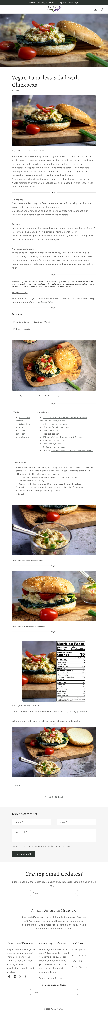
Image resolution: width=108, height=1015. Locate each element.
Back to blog (55, 797)
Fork (21, 417)
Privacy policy (78, 949)
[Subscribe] (75, 893)
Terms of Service (79, 967)
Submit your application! (51, 978)
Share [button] (17, 785)
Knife (21, 427)
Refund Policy (78, 961)
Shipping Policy (79, 955)
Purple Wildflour (57, 1009)
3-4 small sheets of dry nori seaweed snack (72, 450)
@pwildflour (83, 711)
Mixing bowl (24, 437)
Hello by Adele (46, 302)
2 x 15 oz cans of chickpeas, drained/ (60, 417)
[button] (5, 9)
